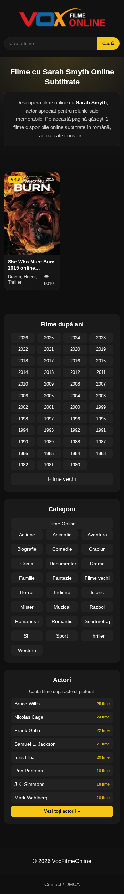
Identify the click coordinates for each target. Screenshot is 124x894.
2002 (23, 407)
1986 (23, 453)
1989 (49, 441)
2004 (75, 395)
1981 (49, 464)
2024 (75, 337)
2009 (49, 384)
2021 (49, 349)
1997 (49, 418)
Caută (108, 43)
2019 (101, 349)
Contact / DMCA (62, 884)
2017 (49, 361)
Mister (27, 607)
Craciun (97, 549)
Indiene (62, 592)
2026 (23, 337)
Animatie (62, 534)
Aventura (97, 534)
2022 (23, 349)
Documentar (63, 563)
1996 (75, 418)
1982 (23, 464)
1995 (101, 418)
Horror (27, 592)
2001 (49, 407)
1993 (49, 430)
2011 (101, 372)
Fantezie (62, 578)
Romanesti (27, 621)
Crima (26, 563)
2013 (49, 372)
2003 (101, 395)
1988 (75, 441)
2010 (23, 384)
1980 (75, 464)
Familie (27, 578)
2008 (75, 384)
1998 (23, 418)
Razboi (97, 607)
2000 (75, 407)
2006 (23, 395)
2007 (101, 384)
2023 (101, 337)
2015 (101, 361)
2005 (49, 395)
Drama (97, 563)
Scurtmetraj (97, 621)
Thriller (97, 636)
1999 (101, 407)
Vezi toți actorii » (62, 811)
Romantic (62, 621)
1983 (101, 453)
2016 (75, 361)
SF (27, 636)
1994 (23, 430)
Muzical (62, 607)
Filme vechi (62, 479)
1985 (49, 453)
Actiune (27, 534)
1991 (101, 430)
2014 (23, 372)
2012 (75, 372)
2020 (75, 349)
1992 (75, 430)
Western (27, 650)
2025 (49, 337)
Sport (62, 636)
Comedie (62, 549)
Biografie (27, 549)
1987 (101, 441)
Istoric (97, 592)
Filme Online (62, 523)
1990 (23, 441)
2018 (23, 361)
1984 (75, 453)
